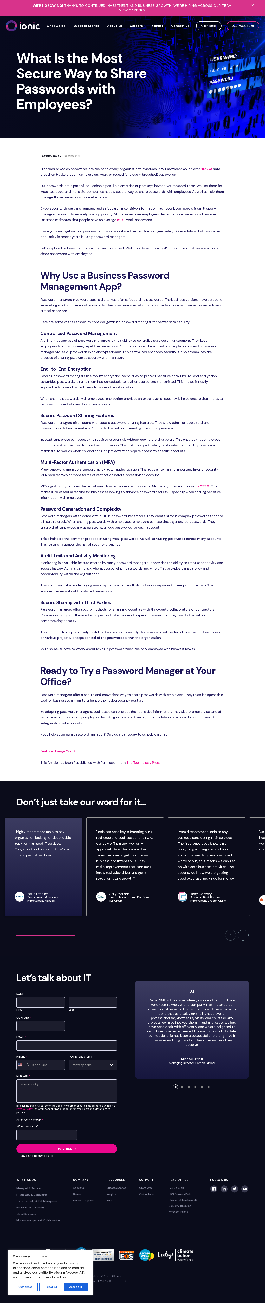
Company (23, 1017)
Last (71, 1009)
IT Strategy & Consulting (31, 1194)
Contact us (180, 26)
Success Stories (86, 26)
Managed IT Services (29, 1188)
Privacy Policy (24, 1109)
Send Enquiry (66, 1149)
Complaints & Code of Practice (105, 1276)
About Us (78, 1188)
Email (21, 1037)
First (19, 1009)
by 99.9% (202, 486)
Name (21, 994)
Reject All (51, 1287)
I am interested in (82, 1056)
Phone (21, 1056)
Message (23, 1076)
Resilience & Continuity (30, 1207)
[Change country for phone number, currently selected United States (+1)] (20, 1065)
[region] (50, 1272)
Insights (157, 26)
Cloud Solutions (26, 1214)
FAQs (110, 1200)
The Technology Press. (143, 762)
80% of (206, 169)
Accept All (75, 1287)
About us (114, 26)
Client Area (146, 1188)
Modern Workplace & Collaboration (38, 1220)
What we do (56, 26)
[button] (230, 935)
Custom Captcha (29, 1120)
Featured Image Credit (57, 751)
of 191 (121, 219)
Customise (25, 1287)
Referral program (83, 1200)
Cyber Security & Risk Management (38, 1201)
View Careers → (134, 10)
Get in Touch (147, 1194)
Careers (136, 26)
